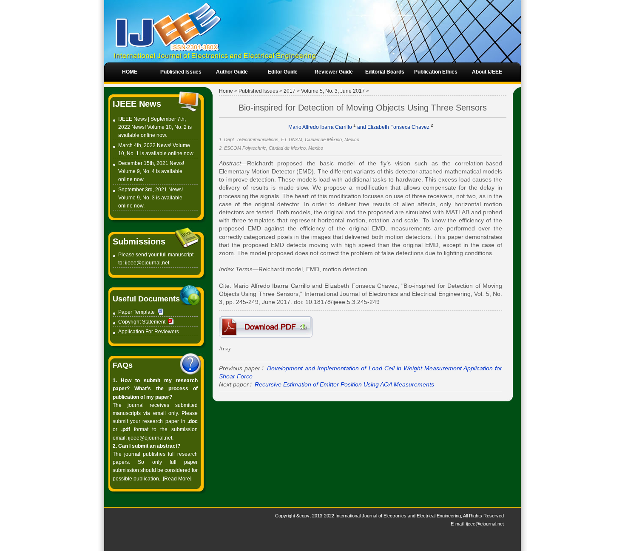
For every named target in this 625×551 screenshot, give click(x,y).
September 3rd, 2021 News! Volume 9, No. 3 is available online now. (150, 198)
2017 (289, 91)
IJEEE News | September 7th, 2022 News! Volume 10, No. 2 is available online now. (155, 127)
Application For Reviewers (148, 332)
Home (226, 91)
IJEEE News (137, 103)
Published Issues (258, 91)
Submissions (139, 241)
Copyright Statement (141, 322)
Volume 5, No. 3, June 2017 (333, 91)
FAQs (123, 365)
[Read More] (177, 479)
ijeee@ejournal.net (147, 263)
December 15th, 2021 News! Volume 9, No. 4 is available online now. (151, 171)
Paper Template (136, 312)
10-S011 (265, 327)
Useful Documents (146, 299)
